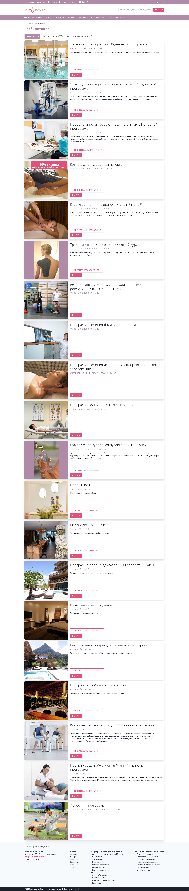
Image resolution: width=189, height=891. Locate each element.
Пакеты (49, 17)
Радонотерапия (99, 870)
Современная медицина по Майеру (107, 854)
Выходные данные (54, 889)
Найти (160, 10)
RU (163, 2)
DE (158, 2)
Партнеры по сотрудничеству (35, 2)
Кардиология (97, 883)
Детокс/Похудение (100, 875)
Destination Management (147, 857)
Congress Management (146, 859)
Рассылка (54, 2)
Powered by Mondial (71, 889)
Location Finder (143, 867)
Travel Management (145, 854)
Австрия (73, 854)
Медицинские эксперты (65, 17)
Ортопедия (97, 859)
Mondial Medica (143, 870)
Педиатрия (97, 857)
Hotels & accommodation (147, 862)
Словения (74, 862)
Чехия (72, 867)
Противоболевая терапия (103, 880)
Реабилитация (98, 878)
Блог (73, 2)
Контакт (124, 17)
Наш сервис (96, 17)
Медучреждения (35, 17)
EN (153, 2)
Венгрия (73, 857)
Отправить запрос (110, 17)
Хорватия (74, 859)
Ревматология (98, 867)
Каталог (65, 2)
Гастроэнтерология (100, 864)
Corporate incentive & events (149, 864)
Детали (77, 75)
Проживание (83, 17)
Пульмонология (99, 862)
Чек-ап (95, 872)
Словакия (74, 864)
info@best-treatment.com (35, 857)
